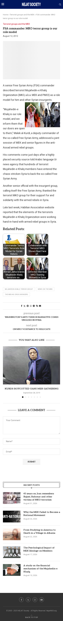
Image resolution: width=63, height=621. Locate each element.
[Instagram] (35, 599)
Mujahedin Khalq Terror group (19, 289)
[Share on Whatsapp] (31, 306)
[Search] (60, 4)
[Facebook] (21, 599)
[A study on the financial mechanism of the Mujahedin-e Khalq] (12, 570)
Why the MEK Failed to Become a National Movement (41, 514)
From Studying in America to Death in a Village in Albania (39, 531)
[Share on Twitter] (24, 306)
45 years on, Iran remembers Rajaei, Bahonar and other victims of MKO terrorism (38, 496)
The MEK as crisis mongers (16, 294)
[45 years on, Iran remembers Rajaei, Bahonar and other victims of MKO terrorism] (12, 498)
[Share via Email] (40, 306)
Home (5, 15)
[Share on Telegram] (34, 306)
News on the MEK (45, 289)
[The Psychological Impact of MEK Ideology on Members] (12, 552)
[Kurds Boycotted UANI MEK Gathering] (31, 365)
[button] (5, 371)
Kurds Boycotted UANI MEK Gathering (31, 388)
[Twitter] (28, 599)
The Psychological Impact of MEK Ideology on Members (39, 549)
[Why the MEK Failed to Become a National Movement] (12, 516)
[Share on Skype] (37, 306)
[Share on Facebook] (21, 306)
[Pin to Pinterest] (28, 306)
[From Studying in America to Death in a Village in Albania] (12, 534)
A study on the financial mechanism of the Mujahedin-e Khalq (40, 568)
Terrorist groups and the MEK (22, 15)
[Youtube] (41, 599)
